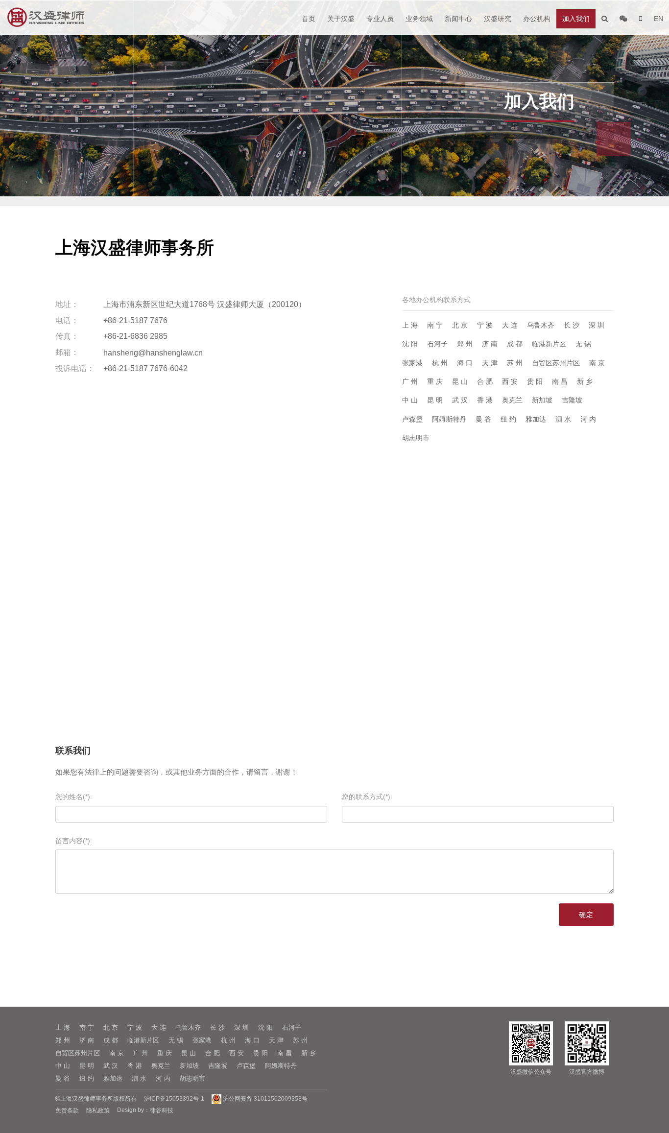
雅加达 (536, 419)
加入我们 (576, 19)
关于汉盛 (341, 19)
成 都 (515, 344)
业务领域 (419, 19)
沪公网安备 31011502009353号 (264, 1098)
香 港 (485, 400)
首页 (308, 19)
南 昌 (560, 381)
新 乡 (585, 381)
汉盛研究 (497, 19)
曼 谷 (483, 419)
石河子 (437, 344)
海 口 (465, 363)
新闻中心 (458, 19)
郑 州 (465, 344)
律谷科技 (161, 1110)
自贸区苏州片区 (556, 363)
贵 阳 (535, 381)
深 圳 (596, 325)
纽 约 (508, 419)
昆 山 (460, 381)
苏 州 (515, 363)
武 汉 (460, 400)
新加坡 (542, 400)
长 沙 (571, 325)
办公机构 (536, 19)
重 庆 (435, 381)
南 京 (597, 363)
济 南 (490, 344)
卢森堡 (412, 419)
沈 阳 (410, 344)
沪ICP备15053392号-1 (174, 1098)
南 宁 (435, 325)
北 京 (460, 325)
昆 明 (435, 400)
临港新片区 (549, 344)
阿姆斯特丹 (449, 419)
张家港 (412, 363)
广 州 (410, 381)
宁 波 (485, 325)
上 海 (410, 325)
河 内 (588, 419)
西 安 (510, 381)
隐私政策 (98, 1110)
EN (658, 19)
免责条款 (67, 1110)
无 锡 (583, 344)
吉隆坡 (572, 400)
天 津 (490, 363)
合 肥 (485, 381)
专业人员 (380, 19)
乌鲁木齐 (540, 325)
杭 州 (440, 363)
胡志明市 (416, 438)
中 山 (410, 400)
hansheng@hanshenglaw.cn (153, 352)
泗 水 (563, 419)
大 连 (510, 325)
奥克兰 (512, 400)
